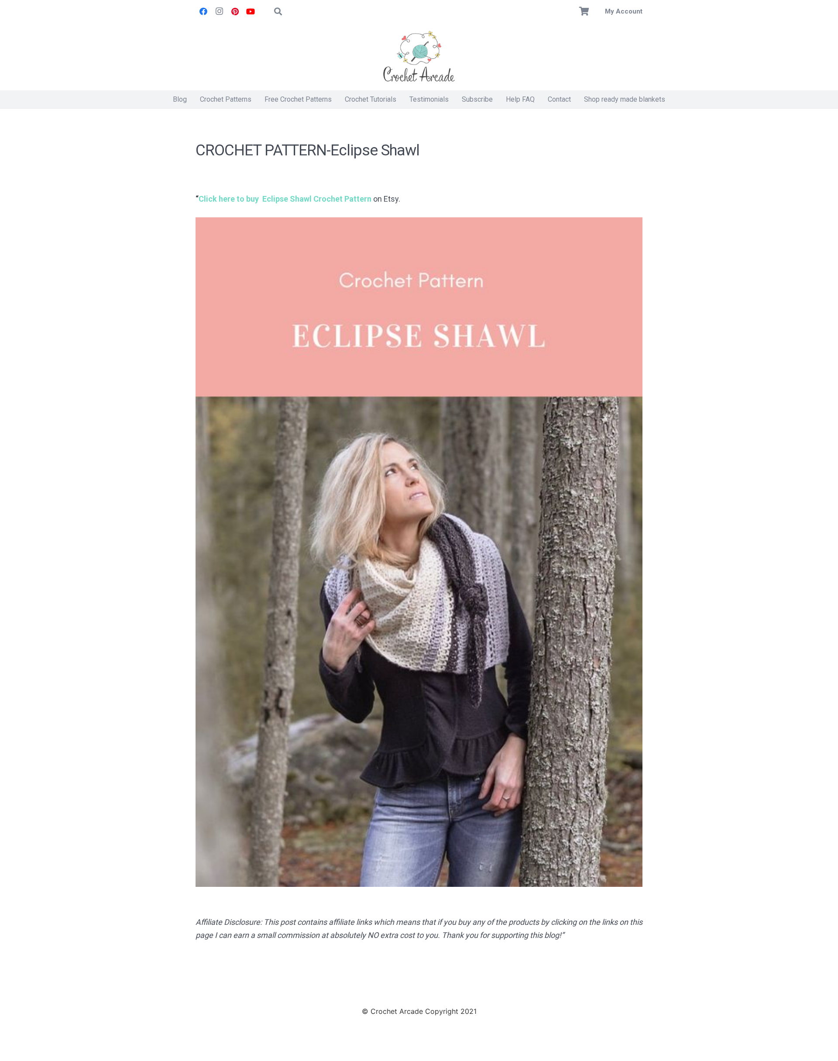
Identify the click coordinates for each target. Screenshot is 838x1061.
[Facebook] (203, 11)
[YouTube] (250, 11)
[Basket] (584, 11)
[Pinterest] (235, 11)
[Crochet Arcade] (419, 57)
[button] (278, 11)
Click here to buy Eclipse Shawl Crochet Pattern (285, 198)
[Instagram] (219, 11)
